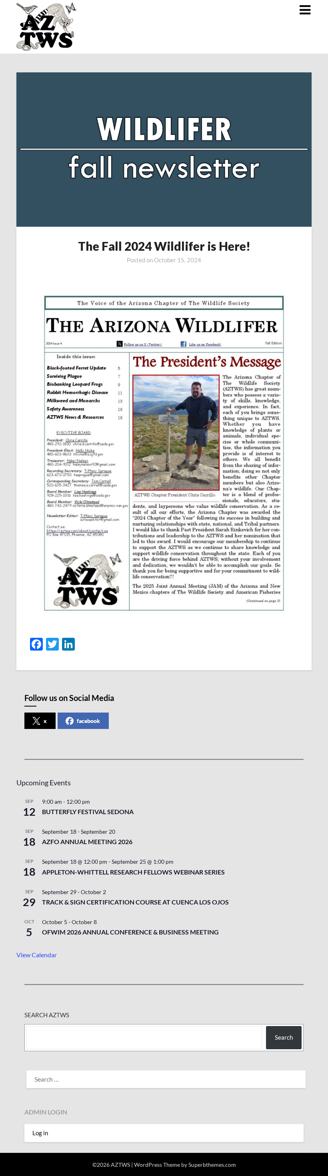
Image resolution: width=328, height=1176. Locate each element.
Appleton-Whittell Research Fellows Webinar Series (133, 872)
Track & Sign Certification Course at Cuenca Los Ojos (135, 902)
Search (284, 1037)
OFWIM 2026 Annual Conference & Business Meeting (130, 932)
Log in (40, 1132)
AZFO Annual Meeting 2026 (87, 841)
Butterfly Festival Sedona (88, 811)
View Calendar (36, 954)
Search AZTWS (46, 1014)
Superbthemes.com (212, 1164)
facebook (88, 720)
